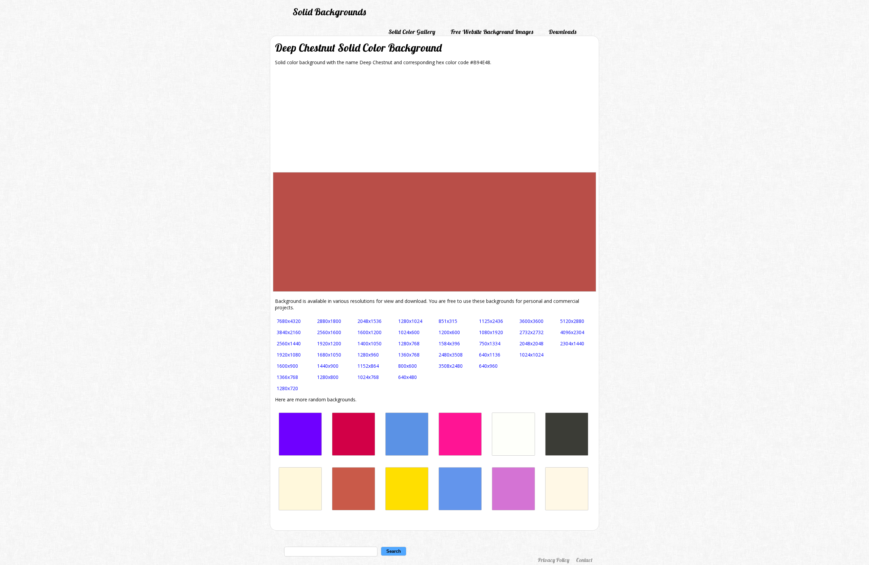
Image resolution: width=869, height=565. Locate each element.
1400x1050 (369, 343)
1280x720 (287, 388)
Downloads (562, 32)
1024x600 (409, 332)
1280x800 (327, 377)
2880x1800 (329, 321)
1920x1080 (289, 354)
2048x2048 (531, 343)
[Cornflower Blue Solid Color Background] (460, 508)
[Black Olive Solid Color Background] (566, 454)
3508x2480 (451, 366)
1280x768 (409, 343)
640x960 (488, 366)
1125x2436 (491, 321)
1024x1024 (531, 354)
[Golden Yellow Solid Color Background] (406, 508)
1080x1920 (491, 332)
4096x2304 (572, 332)
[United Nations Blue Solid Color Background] (406, 454)
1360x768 (409, 354)
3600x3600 (531, 321)
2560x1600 (329, 332)
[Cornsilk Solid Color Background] (300, 508)
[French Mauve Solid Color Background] (513, 508)
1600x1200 (369, 332)
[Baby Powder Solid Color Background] (513, 454)
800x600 (407, 366)
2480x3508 (451, 354)
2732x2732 (531, 332)
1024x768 (368, 377)
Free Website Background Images (491, 32)
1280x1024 (410, 321)
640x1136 (489, 354)
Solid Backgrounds (329, 12)
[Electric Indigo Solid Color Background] (300, 454)
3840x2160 (289, 332)
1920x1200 (329, 343)
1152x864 (368, 366)
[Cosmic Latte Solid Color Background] (566, 508)
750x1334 (489, 343)
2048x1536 (369, 321)
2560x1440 (289, 343)
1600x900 (287, 366)
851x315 (448, 321)
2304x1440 (572, 343)
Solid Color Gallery (411, 32)
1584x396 (449, 343)
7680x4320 (289, 321)
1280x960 (368, 354)
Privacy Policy (553, 560)
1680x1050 (329, 354)
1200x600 (449, 332)
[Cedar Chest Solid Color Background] (353, 508)
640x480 (407, 377)
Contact (584, 560)
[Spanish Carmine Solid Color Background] (353, 454)
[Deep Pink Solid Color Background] (460, 454)
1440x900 (327, 366)
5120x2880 (572, 321)
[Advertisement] (434, 121)
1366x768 (287, 377)
